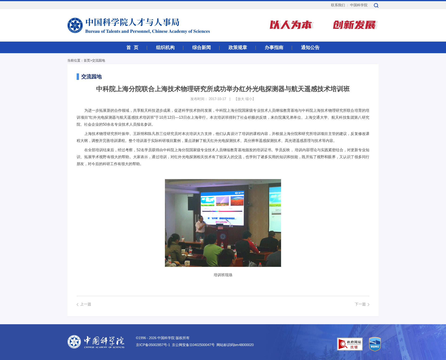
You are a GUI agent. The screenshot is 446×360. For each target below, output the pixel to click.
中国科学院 (358, 5)
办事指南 (274, 47)
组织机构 (165, 47)
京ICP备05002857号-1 (153, 345)
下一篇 (360, 304)
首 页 (132, 47)
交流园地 (98, 60)
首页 (87, 60)
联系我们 (338, 5)
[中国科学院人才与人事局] (127, 25)
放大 (240, 99)
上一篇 (85, 304)
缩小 (248, 99)
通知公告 (310, 47)
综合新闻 (201, 47)
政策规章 (238, 47)
